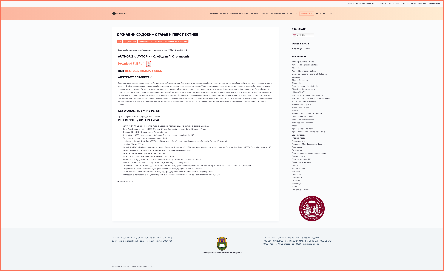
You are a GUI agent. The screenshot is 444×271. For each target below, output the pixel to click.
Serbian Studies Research (303, 119)
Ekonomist (296, 83)
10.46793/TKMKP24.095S (143, 71)
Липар (295, 165)
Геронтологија (298, 141)
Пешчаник (296, 174)
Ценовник (254, 13)
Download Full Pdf (130, 63)
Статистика (265, 13)
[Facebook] (317, 13)
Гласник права (298, 138)
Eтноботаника (298, 156)
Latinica (307, 49)
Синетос (296, 180)
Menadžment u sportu (301, 104)
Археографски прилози (302, 129)
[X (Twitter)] (320, 13)
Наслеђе (296, 171)
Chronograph (434, 4)
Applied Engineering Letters (304, 71)
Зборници (224, 13)
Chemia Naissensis (300, 80)
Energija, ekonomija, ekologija (305, 86)
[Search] (296, 13)
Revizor (295, 110)
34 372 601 (143, 238)
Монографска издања (239, 13)
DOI (124, 41)
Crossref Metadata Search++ (388, 4)
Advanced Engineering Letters (305, 65)
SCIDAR (289, 13)
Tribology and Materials (302, 122)
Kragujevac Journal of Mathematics (307, 95)
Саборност (297, 177)
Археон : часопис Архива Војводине (308, 132)
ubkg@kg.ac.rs (306, 13)
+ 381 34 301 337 (128, 238)
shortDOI (422, 4)
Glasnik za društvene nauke (304, 89)
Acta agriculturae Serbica (303, 62)
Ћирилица (297, 49)
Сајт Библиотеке (278, 13)
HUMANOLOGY (298, 92)
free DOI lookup (409, 4)
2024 (119, 41)
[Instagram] (324, 13)
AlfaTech (295, 68)
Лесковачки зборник (301, 162)
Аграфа (295, 126)
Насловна (214, 13)
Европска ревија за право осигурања (309, 153)
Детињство (297, 150)
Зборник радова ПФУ (301, 159)
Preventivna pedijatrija (301, 107)
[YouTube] (327, 13)
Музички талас (299, 168)
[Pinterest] (331, 13)
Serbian (300, 35)
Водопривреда (298, 135)
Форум (295, 186)
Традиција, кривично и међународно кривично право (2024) (163, 41)
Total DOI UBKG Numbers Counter (361, 4)
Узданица (296, 183)
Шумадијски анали (300, 190)
